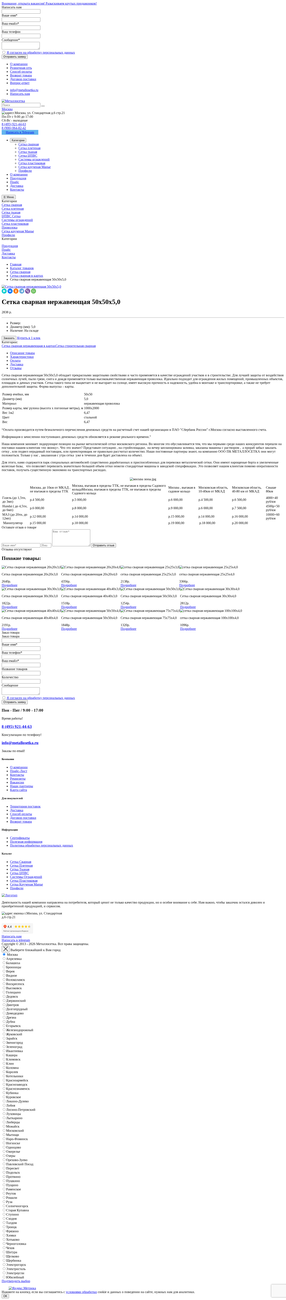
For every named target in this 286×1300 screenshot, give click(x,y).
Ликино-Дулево (17, 1101)
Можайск (12, 1126)
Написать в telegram (16, 940)
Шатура (11, 1252)
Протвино (13, 1176)
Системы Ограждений (26, 877)
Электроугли (15, 1273)
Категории (18, 140)
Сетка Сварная (20, 862)
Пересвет (12, 1168)
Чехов (10, 1248)
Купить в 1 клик (28, 338)
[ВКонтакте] (10, 291)
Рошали (11, 1197)
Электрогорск (16, 1264)
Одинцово (13, 1147)
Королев (12, 1072)
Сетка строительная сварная (75, 346)
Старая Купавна (17, 1210)
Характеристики (22, 357)
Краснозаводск (16, 1084)
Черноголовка (16, 1244)
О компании (19, 767)
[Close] (6, 949)
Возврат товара (21, 821)
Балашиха (13, 963)
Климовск (13, 1059)
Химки (11, 1235)
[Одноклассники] (15, 291)
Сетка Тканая (19, 869)
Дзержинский (16, 1000)
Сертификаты (20, 838)
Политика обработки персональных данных (41, 845)
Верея (10, 971)
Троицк (11, 1227)
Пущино (12, 1185)
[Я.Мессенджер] (4, 291)
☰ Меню (8, 197)
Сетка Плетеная (21, 865)
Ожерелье (13, 1151)
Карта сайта (18, 790)
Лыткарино (14, 1118)
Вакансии (17, 782)
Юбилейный (15, 1277)
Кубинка (12, 1093)
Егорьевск (13, 1026)
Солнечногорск (17, 1206)
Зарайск (11, 1038)
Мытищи (12, 1135)
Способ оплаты (21, 814)
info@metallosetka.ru (24, 90)
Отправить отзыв (103, 545)
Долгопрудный (17, 1009)
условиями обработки (81, 1292)
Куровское (13, 1097)
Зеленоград (14, 1047)
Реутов (11, 1193)
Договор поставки (23, 818)
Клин (10, 1063)
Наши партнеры (21, 786)
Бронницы (13, 967)
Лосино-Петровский (20, 1109)
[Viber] (27, 291)
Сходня (11, 1218)
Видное (11, 975)
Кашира (11, 1055)
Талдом (11, 1223)
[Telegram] (21, 291)
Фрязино (12, 1231)
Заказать (9, 338)
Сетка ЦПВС (19, 873)
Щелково (12, 1256)
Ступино (12, 1214)
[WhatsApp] (33, 291)
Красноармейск (17, 1080)
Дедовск (12, 996)
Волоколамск (15, 979)
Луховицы (13, 1114)
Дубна (10, 1021)
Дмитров (12, 1005)
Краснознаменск (18, 1088)
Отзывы (16, 368)
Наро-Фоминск (17, 1139)
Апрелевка (14, 959)
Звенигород (14, 1042)
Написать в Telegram (20, 132)
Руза (9, 1202)
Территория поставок (25, 806)
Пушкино (13, 1181)
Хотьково (12, 1239)
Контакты (17, 775)
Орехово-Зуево (16, 1160)
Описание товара (22, 353)
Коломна (12, 1068)
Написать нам (20, 94)
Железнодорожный (19, 1030)
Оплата (15, 360)
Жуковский (14, 1034)
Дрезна (11, 1017)
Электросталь (16, 1269)
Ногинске (13, 1143)
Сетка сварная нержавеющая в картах (28, 346)
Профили (16, 888)
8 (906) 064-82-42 (14, 128)
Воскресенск (15, 984)
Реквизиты (18, 778)
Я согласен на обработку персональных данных (41, 52)
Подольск (13, 1172)
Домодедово (15, 1013)
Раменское (13, 1189)
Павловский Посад (19, 1164)
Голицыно (13, 992)
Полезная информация (26, 841)
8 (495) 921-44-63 (14, 124)
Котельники (14, 1076)
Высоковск (14, 988)
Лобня (10, 1105)
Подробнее (9, 585)
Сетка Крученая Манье (26, 884)
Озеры (10, 1156)
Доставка (16, 364)
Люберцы (13, 1122)
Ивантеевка (14, 1051)
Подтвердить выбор (16, 1281)
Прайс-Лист (18, 771)
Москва (12, 954)
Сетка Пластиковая (23, 880)
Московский (15, 1130)
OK (5, 1296)
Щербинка (13, 1260)
